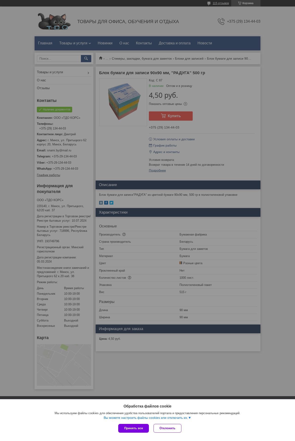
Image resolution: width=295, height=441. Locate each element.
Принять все (133, 428)
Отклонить (167, 428)
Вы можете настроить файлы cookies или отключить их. (146, 418)
